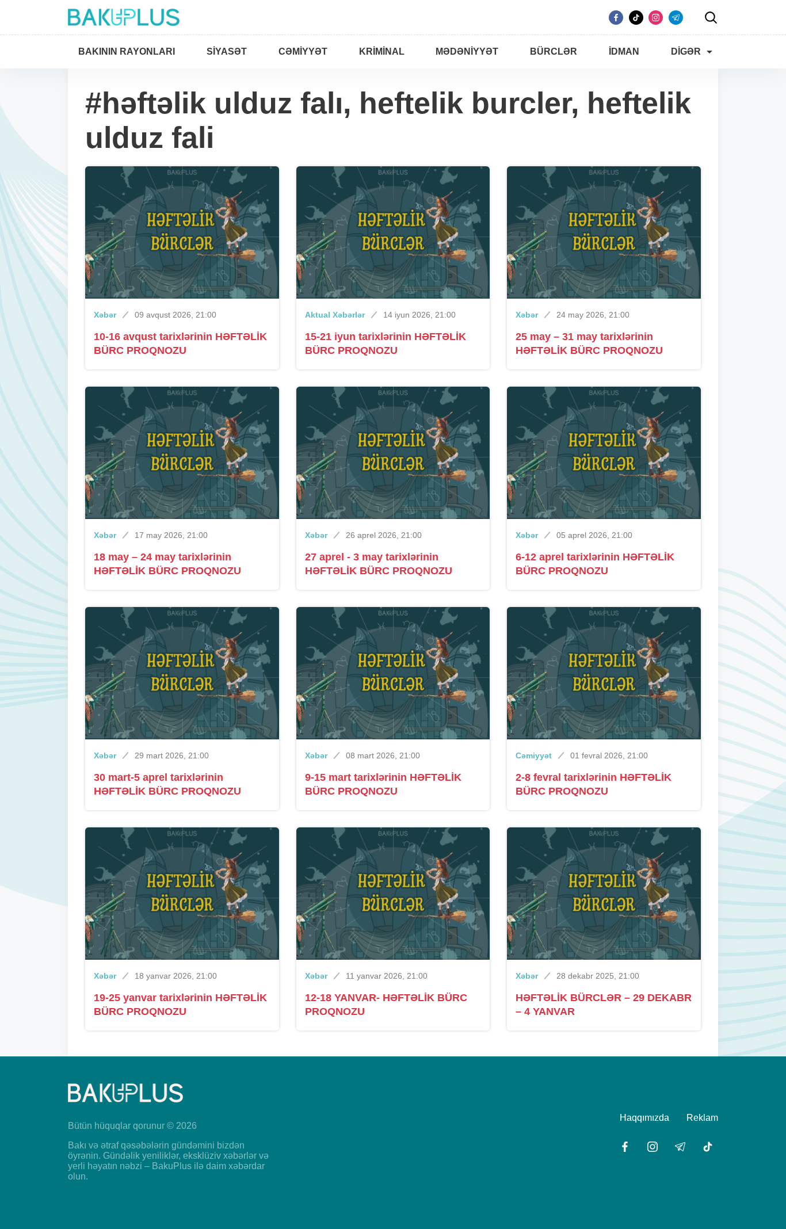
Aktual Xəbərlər (335, 314)
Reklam (702, 1118)
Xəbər (105, 314)
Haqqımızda (644, 1118)
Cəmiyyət (534, 755)
